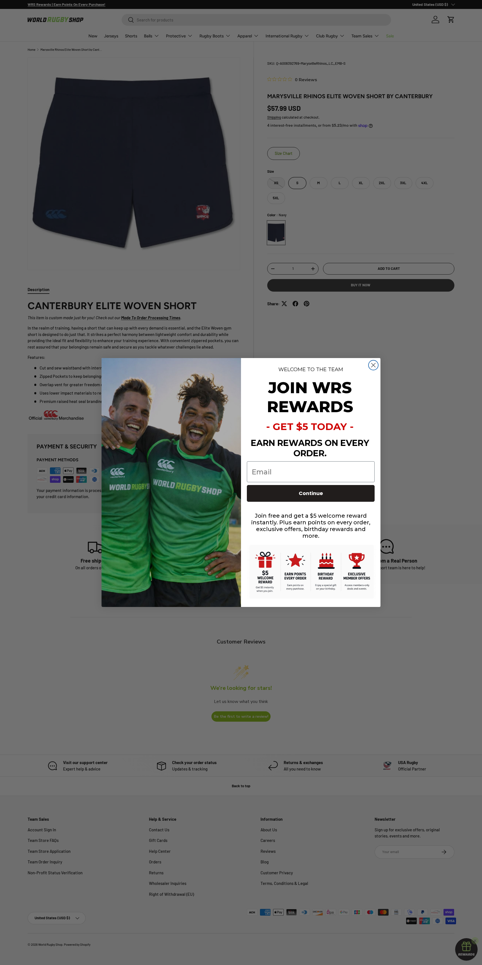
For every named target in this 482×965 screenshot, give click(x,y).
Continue (311, 493)
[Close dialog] (373, 365)
